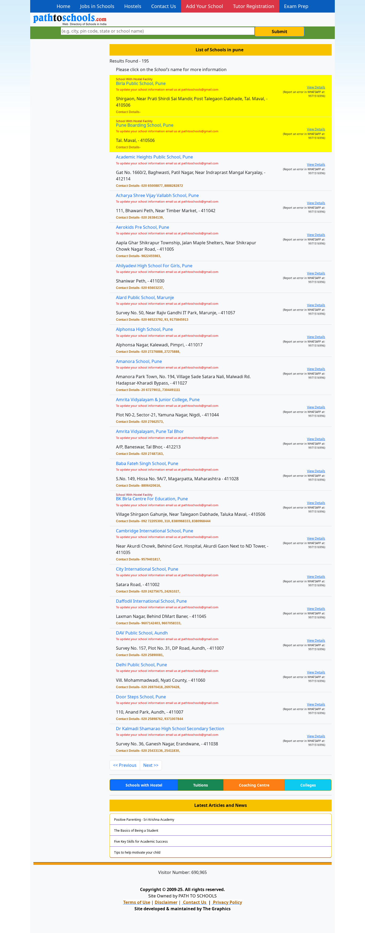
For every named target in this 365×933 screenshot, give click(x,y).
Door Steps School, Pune (141, 697)
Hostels (132, 6)
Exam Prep (296, 6)
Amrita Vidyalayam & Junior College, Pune (158, 399)
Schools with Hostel (144, 785)
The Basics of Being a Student (136, 830)
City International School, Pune (147, 569)
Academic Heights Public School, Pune (154, 157)
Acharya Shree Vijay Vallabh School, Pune (157, 195)
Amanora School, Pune (139, 361)
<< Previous (125, 765)
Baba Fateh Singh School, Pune (147, 463)
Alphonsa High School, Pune (144, 329)
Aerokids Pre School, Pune (142, 227)
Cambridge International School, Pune (154, 531)
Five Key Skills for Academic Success (141, 841)
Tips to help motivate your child (137, 852)
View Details (316, 87)
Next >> (150, 765)
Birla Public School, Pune (141, 83)
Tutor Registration (253, 6)
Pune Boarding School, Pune (144, 125)
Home (63, 6)
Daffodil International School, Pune (151, 601)
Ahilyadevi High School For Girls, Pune (154, 266)
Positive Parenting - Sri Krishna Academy (144, 819)
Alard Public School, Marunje (145, 297)
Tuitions (200, 785)
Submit (279, 31)
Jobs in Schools (97, 6)
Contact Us (163, 6)
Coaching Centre (254, 785)
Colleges (308, 785)
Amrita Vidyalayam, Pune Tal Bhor (150, 431)
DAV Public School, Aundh (142, 633)
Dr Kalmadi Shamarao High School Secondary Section (170, 728)
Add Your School (204, 6)
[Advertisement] (68, 127)
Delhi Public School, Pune (141, 665)
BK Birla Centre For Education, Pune (152, 499)
